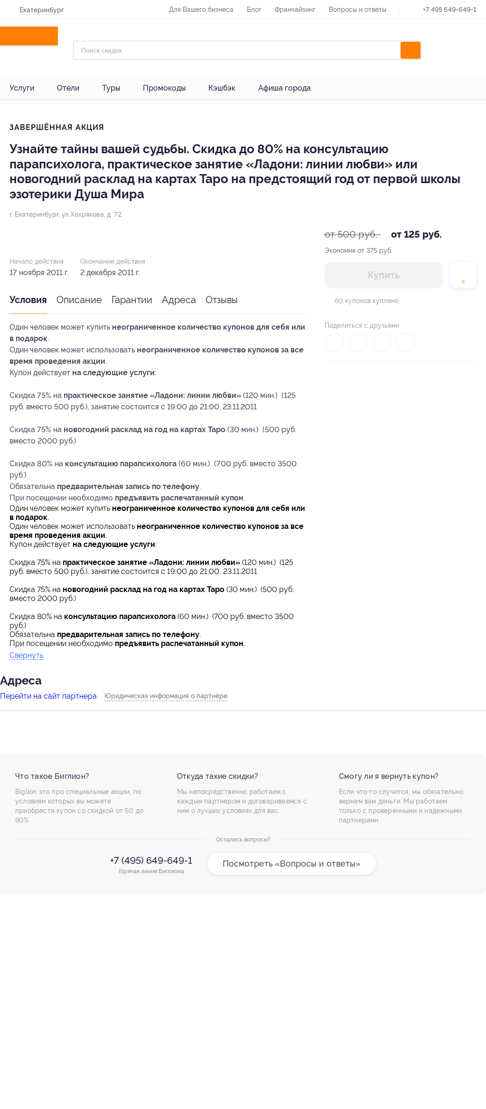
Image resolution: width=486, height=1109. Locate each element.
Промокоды (164, 87)
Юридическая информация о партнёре (165, 696)
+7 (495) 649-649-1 (151, 860)
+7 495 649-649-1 (450, 9)
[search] (411, 50)
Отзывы (222, 299)
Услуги (21, 87)
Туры (111, 87)
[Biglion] (37, 36)
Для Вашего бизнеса (201, 9)
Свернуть (26, 656)
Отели (68, 87)
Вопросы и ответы (357, 9)
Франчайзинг (295, 9)
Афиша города (284, 87)
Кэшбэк (221, 87)
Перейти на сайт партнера (48, 696)
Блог (254, 9)
